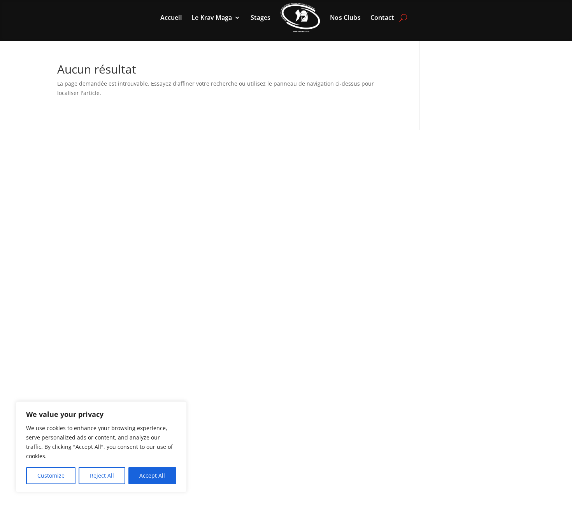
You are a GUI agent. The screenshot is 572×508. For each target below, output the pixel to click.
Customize (51, 475)
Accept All (152, 475)
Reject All (102, 475)
